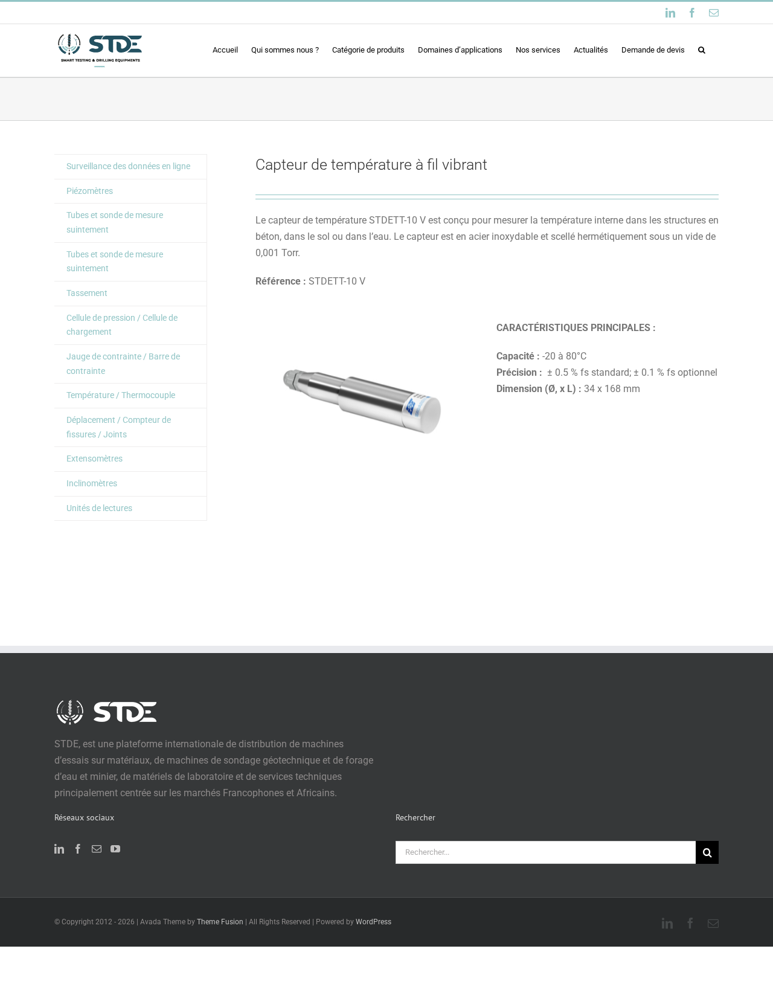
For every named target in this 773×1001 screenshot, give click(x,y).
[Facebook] (78, 849)
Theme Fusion (220, 922)
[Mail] (96, 849)
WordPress (373, 922)
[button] (701, 49)
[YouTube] (115, 849)
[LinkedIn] (59, 849)
